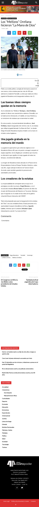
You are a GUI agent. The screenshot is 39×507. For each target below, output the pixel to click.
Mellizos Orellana (17, 257)
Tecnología (5, 444)
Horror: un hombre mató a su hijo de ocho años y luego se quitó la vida (19, 353)
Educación (5, 407)
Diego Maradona (14, 255)
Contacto (33, 501)
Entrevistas (5, 410)
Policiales (5, 433)
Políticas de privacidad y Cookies (20, 501)
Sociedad (4, 441)
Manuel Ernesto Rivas (10, 395)
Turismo (4, 447)
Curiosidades (6, 398)
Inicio (2, 15)
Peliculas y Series (7, 430)
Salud (3, 438)
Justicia (4, 418)
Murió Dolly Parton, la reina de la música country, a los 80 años (18, 374)
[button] (36, 2)
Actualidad (8, 15)
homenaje (29, 255)
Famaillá (23, 255)
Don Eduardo (8, 393)
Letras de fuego (6, 421)
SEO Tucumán (20, 504)
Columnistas (5, 390)
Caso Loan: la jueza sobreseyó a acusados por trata (17, 358)
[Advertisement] (20, 82)
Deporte (4, 401)
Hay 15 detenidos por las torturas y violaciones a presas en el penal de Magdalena (20, 363)
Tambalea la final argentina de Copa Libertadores (31, 282)
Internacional (6, 416)
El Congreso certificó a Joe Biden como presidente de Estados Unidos (9, 283)
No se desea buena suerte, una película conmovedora (17, 369)
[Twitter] (22, 488)
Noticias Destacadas (12, 18)
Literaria (4, 424)
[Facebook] (17, 488)
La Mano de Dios (6, 257)
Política (4, 436)
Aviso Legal (6, 501)
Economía (5, 404)
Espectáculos (6, 413)
